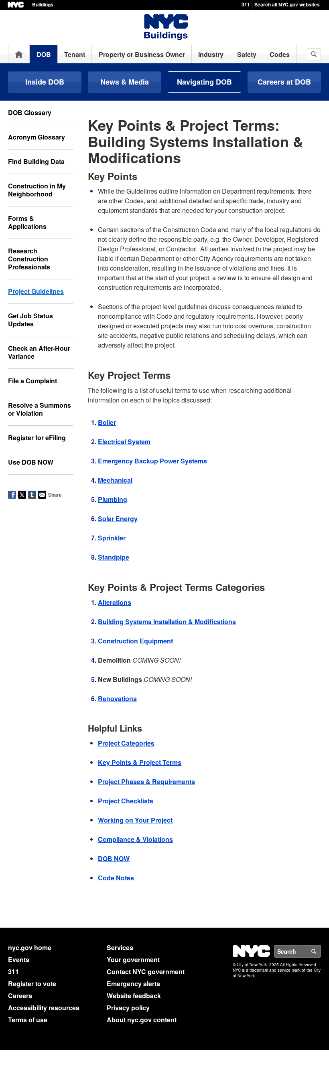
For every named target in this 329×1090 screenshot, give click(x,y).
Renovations (117, 698)
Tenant (74, 54)
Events (18, 959)
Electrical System (124, 441)
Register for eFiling (37, 437)
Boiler (107, 422)
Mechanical (115, 480)
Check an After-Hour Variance (39, 352)
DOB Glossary (29, 112)
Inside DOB (44, 82)
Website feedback (134, 995)
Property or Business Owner (142, 54)
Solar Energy (118, 518)
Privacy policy (128, 1007)
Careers (20, 995)
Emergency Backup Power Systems (152, 460)
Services (120, 947)
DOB (44, 54)
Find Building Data (36, 161)
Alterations (114, 602)
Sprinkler (112, 537)
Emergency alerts (133, 983)
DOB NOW (114, 858)
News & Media (124, 82)
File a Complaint (32, 380)
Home (19, 54)
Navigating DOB (204, 82)
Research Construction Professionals (29, 258)
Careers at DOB (284, 82)
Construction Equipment (135, 640)
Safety (246, 54)
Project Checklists (125, 800)
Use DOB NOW (30, 462)
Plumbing (112, 499)
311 (246, 4)
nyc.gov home (29, 947)
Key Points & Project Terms (139, 762)
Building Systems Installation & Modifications (167, 621)
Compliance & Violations (135, 839)
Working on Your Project (135, 820)
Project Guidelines (36, 291)
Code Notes (116, 877)
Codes (280, 54)
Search (320, 951)
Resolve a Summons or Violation (39, 409)
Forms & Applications (27, 222)
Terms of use (27, 1019)
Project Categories (126, 743)
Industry (210, 54)
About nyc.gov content (142, 1019)
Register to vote (32, 983)
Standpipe (113, 557)
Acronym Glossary (36, 137)
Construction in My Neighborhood (37, 189)
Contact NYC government (146, 971)
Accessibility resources (43, 1007)
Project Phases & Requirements (146, 781)
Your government (133, 959)
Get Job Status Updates (30, 319)
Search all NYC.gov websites (287, 4)
